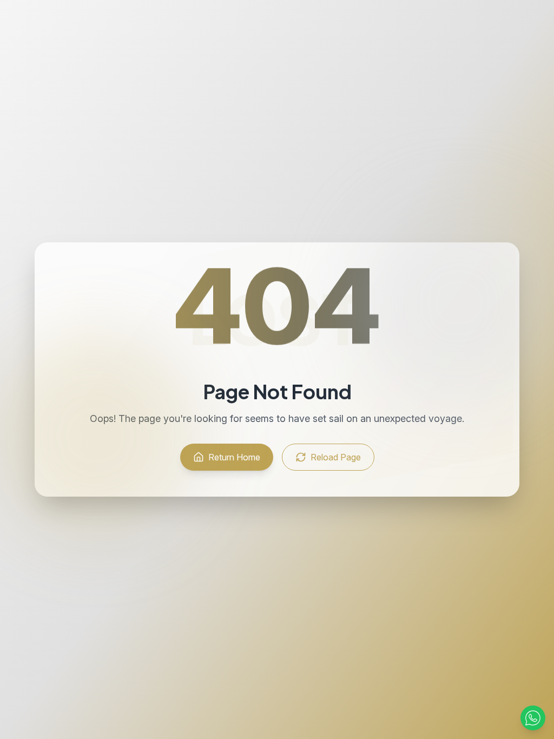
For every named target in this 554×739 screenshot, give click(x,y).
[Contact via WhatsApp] (532, 717)
